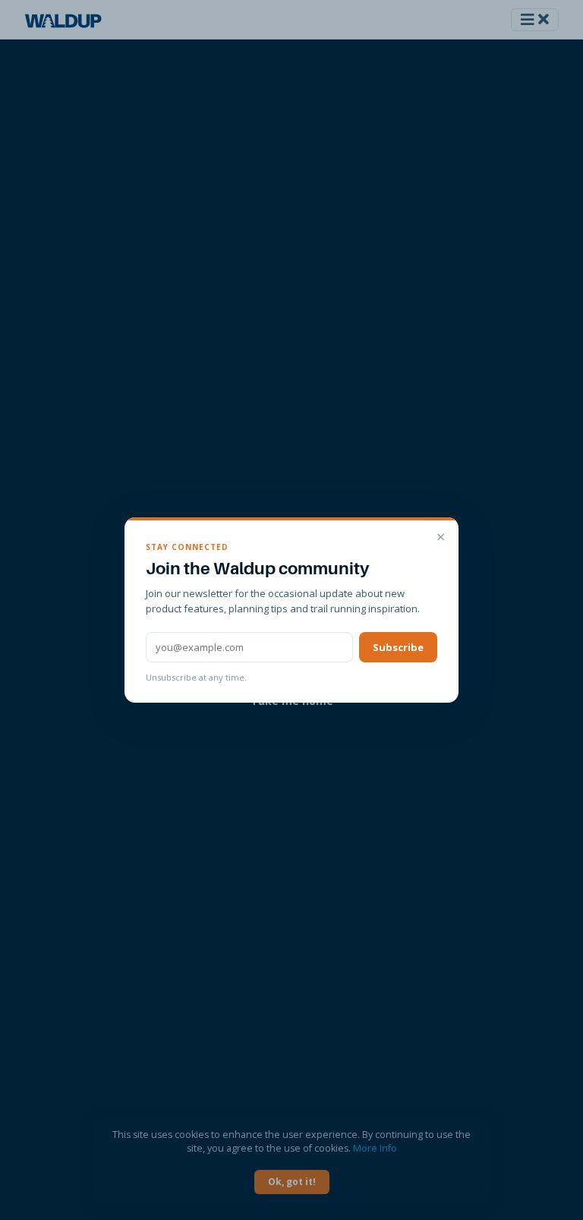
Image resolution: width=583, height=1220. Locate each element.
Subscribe (398, 647)
